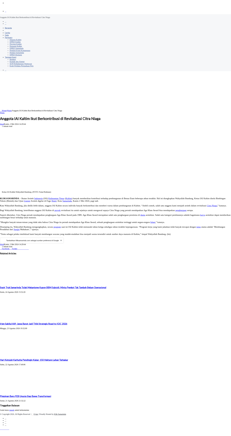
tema (198, 227)
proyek (58, 210)
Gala (7, 35)
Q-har (36, 414)
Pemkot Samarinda (17, 53)
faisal (2, 124)
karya (202, 215)
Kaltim (69, 198)
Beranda (8, 28)
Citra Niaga (212, 205)
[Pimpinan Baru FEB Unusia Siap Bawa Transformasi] (23, 391)
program (57, 227)
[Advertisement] (115, 91)
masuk (11, 410)
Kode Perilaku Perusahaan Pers (21, 66)
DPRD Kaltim (15, 42)
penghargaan (180, 210)
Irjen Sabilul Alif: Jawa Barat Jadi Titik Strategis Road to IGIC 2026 (33, 323)
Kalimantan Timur (56, 198)
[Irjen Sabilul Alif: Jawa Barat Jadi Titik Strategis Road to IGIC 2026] (23, 319)
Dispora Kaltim (15, 40)
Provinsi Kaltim (16, 44)
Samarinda (67, 201)
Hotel (54, 201)
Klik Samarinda (60, 414)
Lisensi (27, 201)
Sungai (17, 229)
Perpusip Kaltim (16, 46)
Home (4, 111)
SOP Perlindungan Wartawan (21, 64)
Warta (7, 30)
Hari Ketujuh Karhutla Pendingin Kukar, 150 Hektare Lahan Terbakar (34, 360)
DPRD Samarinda (16, 48)
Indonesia (38, 198)
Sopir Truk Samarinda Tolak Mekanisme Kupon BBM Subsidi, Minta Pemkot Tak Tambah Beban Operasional (53, 287)
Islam (152, 222)
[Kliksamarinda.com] (8, 7)
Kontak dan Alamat (17, 62)
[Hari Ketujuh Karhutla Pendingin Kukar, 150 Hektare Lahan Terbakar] (23, 355)
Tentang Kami (10, 57)
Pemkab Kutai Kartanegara (20, 51)
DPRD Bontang (16, 55)
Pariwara (8, 37)
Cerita (7, 32)
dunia (142, 215)
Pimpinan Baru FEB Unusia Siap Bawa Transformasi (25, 396)
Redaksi (13, 59)
